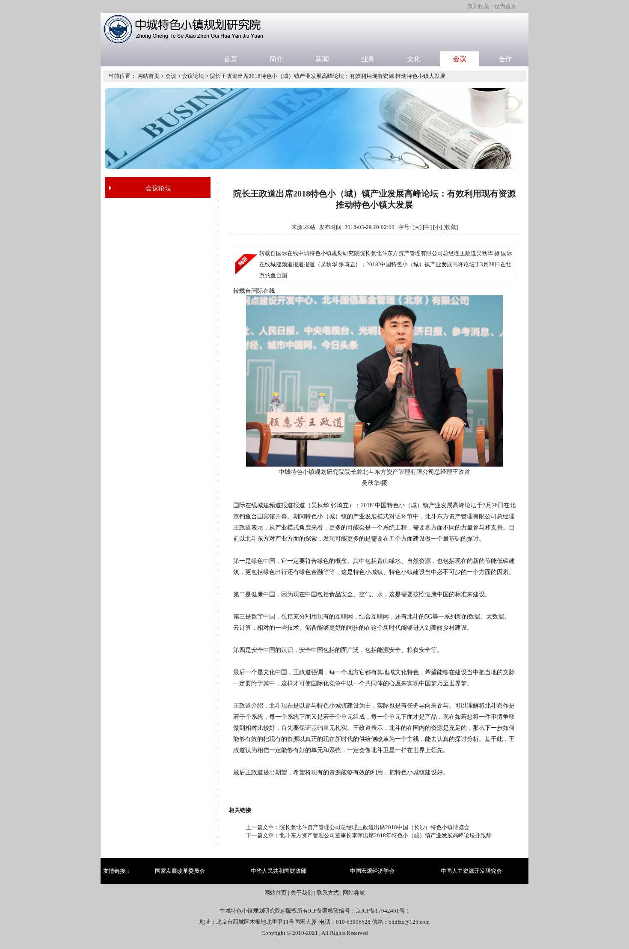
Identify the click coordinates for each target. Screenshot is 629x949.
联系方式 (328, 893)
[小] (437, 227)
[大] (416, 227)
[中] (427, 227)
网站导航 (354, 893)
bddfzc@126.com (409, 922)
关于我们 (302, 893)
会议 (170, 76)
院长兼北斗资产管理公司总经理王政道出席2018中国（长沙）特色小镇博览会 (374, 827)
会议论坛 (193, 76)
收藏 (450, 227)
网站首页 (148, 76)
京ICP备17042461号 (380, 910)
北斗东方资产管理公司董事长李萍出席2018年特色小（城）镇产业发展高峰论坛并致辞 (385, 835)
